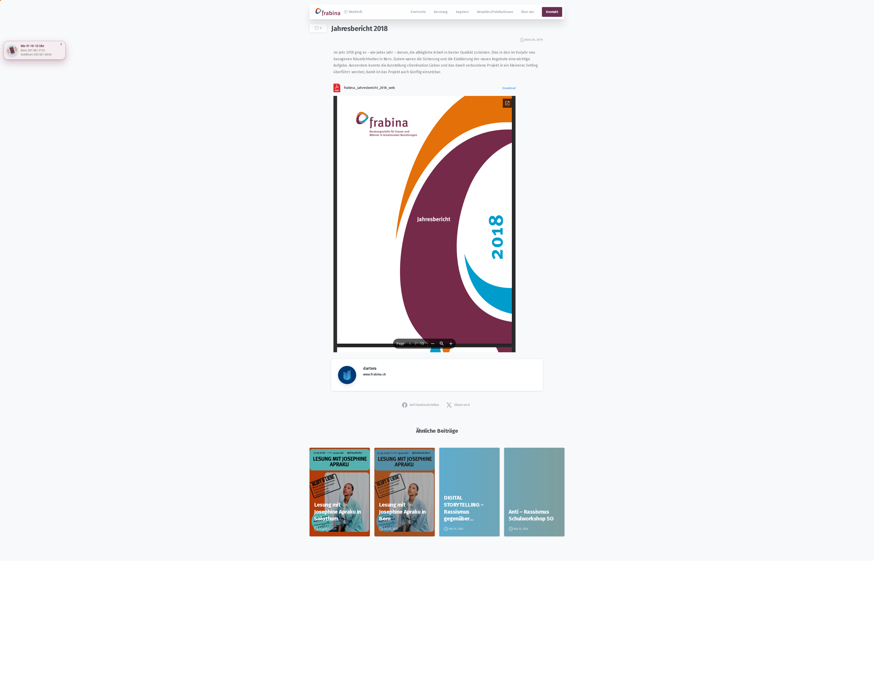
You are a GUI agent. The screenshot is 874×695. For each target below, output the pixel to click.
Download (509, 88)
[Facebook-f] (346, 621)
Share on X (462, 405)
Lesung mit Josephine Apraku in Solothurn (337, 512)
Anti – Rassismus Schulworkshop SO (531, 515)
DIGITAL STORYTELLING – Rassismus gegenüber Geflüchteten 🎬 (464, 508)
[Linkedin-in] (358, 621)
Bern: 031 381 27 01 (33, 50)
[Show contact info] (12, 50)
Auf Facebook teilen (424, 405)
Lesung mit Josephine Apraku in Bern (402, 512)
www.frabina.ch (374, 374)
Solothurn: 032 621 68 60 (36, 54)
